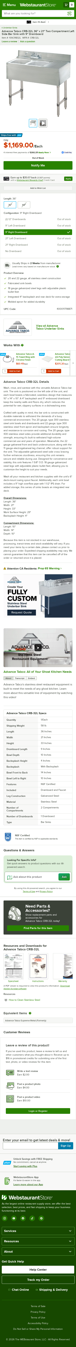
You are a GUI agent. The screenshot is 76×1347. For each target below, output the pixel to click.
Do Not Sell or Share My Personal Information (38, 1329)
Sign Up (66, 1145)
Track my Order (38, 1280)
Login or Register (38, 1111)
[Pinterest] (41, 1218)
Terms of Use (29, 891)
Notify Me (38, 165)
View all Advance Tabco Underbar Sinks (50, 327)
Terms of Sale (38, 1306)
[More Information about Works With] (22, 345)
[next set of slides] (73, 363)
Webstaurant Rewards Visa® (30, 180)
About (8, 678)
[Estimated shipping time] (57, 266)
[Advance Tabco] (18, 327)
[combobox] (38, 13)
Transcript (19, 678)
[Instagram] (4, 1218)
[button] (33, 123)
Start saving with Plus (25, 1166)
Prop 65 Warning (49, 568)
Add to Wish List (38, 188)
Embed (31, 678)
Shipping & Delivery (53, 1289)
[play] (38, 647)
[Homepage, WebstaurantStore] (38, 5)
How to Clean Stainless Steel (34, 999)
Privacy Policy (46, 891)
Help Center (38, 1269)
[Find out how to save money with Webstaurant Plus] (3, 354)
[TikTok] (32, 1218)
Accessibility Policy (38, 1323)
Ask (64, 876)
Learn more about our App (28, 1184)
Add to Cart (14, 371)
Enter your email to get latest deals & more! (36, 1140)
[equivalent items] (30, 1013)
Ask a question (27, 41)
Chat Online (20, 1289)
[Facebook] (23, 1218)
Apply (69, 179)
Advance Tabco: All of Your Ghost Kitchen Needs (38, 672)
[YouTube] (14, 1218)
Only (6, 140)
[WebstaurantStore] (38, 1197)
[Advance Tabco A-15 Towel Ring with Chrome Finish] (19, 363)
